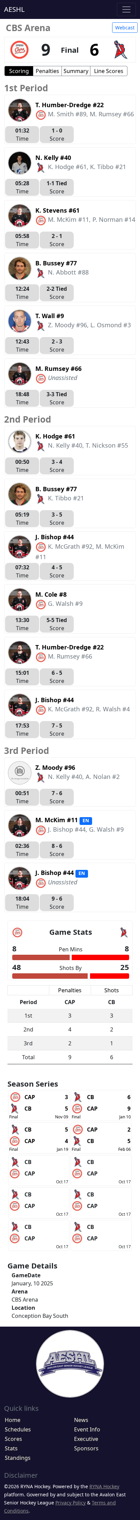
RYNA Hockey (104, 1486)
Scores (13, 1439)
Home (12, 1420)
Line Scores (108, 71)
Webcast (125, 27)
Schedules (18, 1429)
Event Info (87, 1429)
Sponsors (86, 1448)
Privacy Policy (70, 1502)
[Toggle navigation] (126, 9)
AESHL (14, 9)
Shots (111, 990)
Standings (18, 1458)
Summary (76, 71)
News (81, 1420)
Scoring (19, 71)
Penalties (47, 71)
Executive (86, 1439)
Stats (11, 1448)
